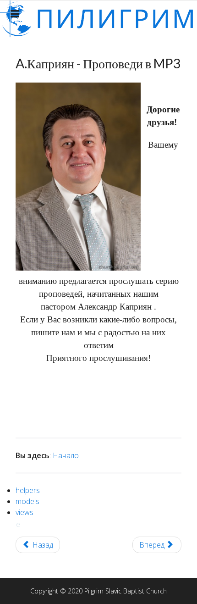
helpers (28, 490)
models (27, 501)
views (24, 512)
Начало (66, 455)
